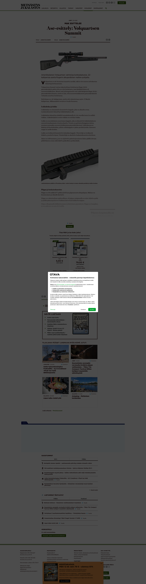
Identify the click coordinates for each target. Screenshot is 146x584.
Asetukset (83, 309)
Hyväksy (92, 309)
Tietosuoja (52, 309)
